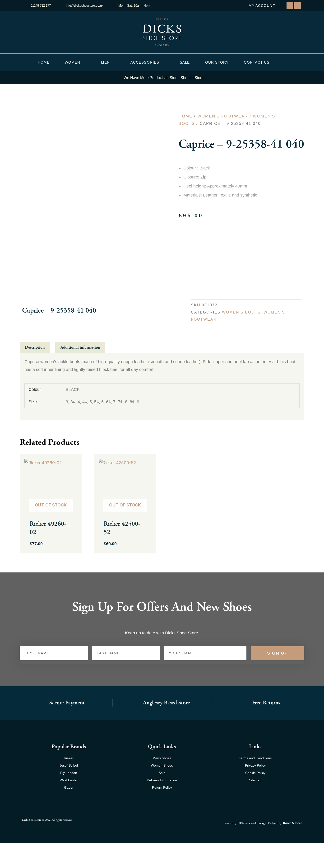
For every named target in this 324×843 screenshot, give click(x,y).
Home (44, 62)
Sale (185, 62)
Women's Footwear (222, 116)
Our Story (217, 62)
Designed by (275, 823)
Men (105, 62)
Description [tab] (35, 347)
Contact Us (256, 62)
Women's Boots (241, 312)
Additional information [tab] (80, 347)
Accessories (144, 62)
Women (72, 62)
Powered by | (246, 823)
